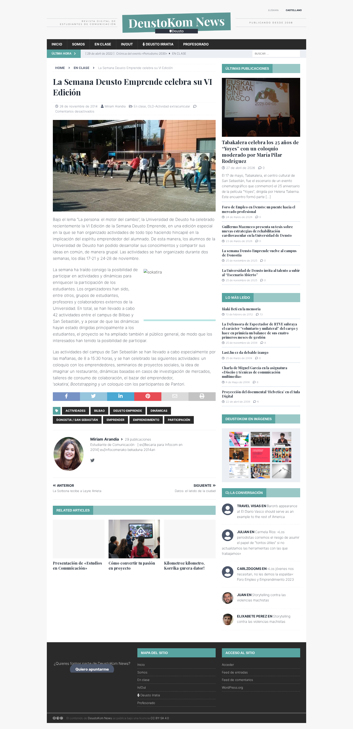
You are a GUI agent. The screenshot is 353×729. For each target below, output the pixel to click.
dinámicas (159, 410)
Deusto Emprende (127, 410)
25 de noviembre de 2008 (241, 342)
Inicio (57, 44)
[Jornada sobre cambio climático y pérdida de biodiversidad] (239, 471)
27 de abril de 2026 (240, 168)
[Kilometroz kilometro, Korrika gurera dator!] (190, 539)
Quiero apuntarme (92, 669)
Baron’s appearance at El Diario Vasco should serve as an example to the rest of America (267, 511)
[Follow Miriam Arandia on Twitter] (92, 460)
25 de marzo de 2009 (239, 358)
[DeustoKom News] (176, 36)
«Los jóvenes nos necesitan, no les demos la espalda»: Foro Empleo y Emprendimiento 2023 (265, 574)
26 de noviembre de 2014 (78, 106)
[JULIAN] (227, 538)
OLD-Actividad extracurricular (169, 106)
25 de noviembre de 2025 (241, 260)
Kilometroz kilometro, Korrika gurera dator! (184, 566)
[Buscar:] (276, 53)
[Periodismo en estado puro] (260, 439)
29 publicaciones (138, 439)
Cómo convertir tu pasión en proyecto (132, 566)
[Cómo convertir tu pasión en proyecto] (134, 539)
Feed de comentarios (237, 680)
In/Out (127, 44)
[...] (268, 197)
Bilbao (99, 410)
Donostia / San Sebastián (77, 420)
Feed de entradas (235, 672)
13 (261, 314)
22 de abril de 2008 (238, 401)
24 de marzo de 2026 (239, 217)
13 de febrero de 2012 (239, 314)
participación (179, 420)
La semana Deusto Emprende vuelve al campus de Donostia (259, 253)
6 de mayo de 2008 (238, 382)
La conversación (246, 493)
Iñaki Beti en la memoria (241, 309)
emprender (115, 420)
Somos (78, 44)
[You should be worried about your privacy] (281, 471)
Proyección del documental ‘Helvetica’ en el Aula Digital (261, 394)
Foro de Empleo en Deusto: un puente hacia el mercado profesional (258, 209)
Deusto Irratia (159, 44)
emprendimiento (146, 420)
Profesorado (196, 44)
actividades (75, 410)
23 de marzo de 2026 (239, 241)
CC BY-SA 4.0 (160, 718)
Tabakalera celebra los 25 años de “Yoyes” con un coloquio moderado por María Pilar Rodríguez (260, 151)
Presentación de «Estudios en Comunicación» (77, 566)
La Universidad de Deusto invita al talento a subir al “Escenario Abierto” (261, 272)
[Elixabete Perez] (227, 622)
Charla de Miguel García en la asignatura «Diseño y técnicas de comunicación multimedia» (254, 372)
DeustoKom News (100, 718)
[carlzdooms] (227, 575)
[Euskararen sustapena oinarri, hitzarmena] (239, 455)
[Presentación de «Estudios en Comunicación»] (78, 539)
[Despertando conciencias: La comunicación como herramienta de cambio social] (281, 455)
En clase (103, 44)
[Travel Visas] (227, 512)
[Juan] (227, 601)
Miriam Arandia (115, 106)
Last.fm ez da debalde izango (245, 352)
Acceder (228, 665)
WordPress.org (232, 687)
